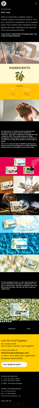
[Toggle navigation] (36, 3)
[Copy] (17, 391)
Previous (11, 328)
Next (29, 328)
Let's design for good (12, 364)
